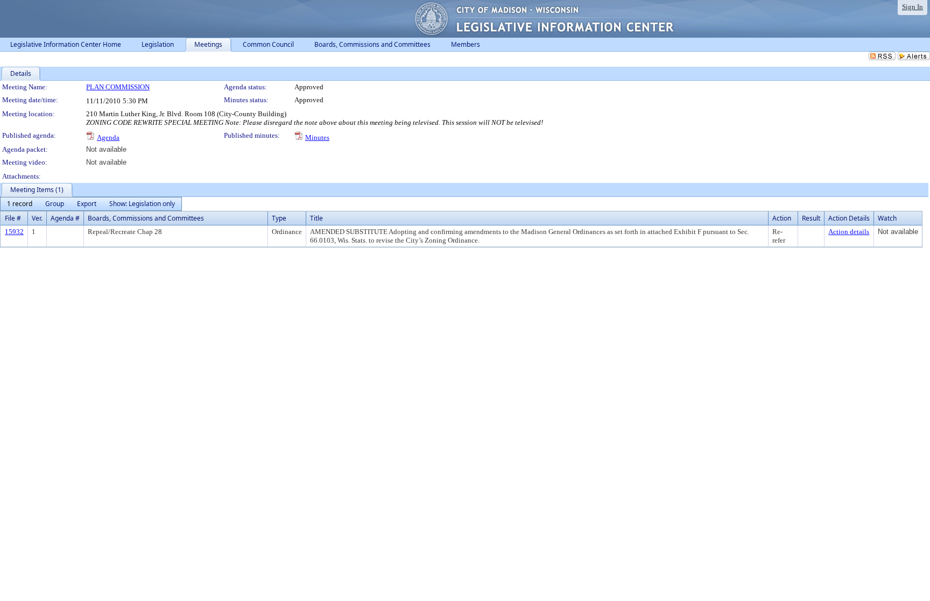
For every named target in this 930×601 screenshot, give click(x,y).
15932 (14, 232)
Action (781, 218)
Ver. (37, 218)
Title (316, 218)
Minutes (317, 137)
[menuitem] (20, 203)
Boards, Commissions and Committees (146, 218)
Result (811, 218)
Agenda (108, 137)
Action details (848, 232)
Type (279, 218)
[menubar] (91, 204)
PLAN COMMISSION (118, 87)
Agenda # (65, 218)
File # (13, 218)
